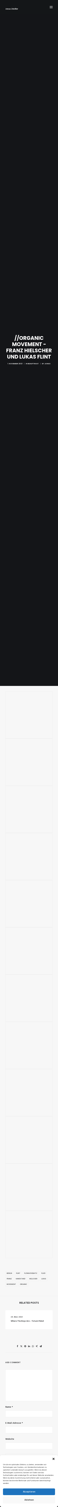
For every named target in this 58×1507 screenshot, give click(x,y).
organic (23, 1284)
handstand (20, 1279)
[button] (53, 1458)
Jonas (48, 364)
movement (11, 1284)
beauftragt (33, 364)
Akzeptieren (29, 1492)
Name (9, 1407)
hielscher (33, 1279)
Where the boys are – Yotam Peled (27, 1321)
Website (9, 1439)
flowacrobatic (30, 1273)
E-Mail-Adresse (14, 1423)
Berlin (9, 1273)
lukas (43, 1279)
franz (9, 1279)
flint (18, 1273)
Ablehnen (29, 1500)
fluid (43, 1273)
